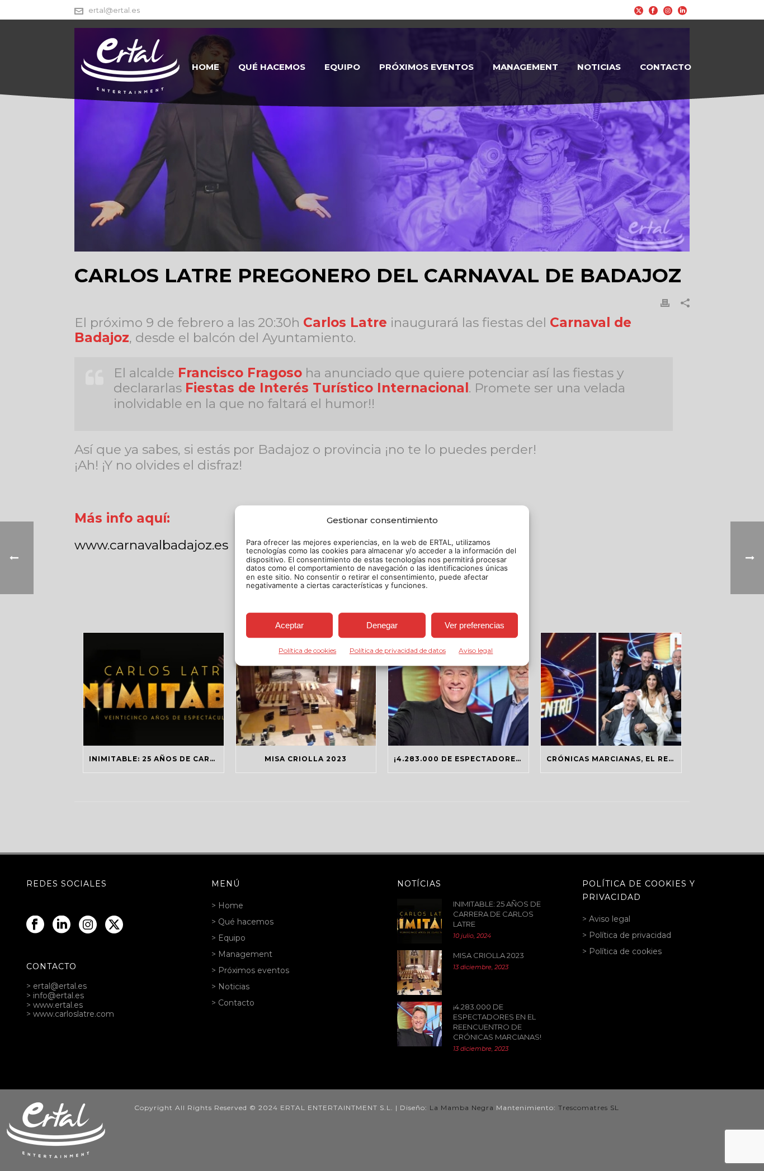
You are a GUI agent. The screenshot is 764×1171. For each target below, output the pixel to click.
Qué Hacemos (271, 66)
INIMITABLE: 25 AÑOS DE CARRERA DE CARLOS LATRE (156, 759)
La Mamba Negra (462, 1107)
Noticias (599, 66)
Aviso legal (476, 650)
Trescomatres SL (588, 1107)
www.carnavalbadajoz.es (151, 545)
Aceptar (289, 625)
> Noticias (230, 987)
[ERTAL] (56, 1130)
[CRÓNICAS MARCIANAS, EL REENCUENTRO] (611, 689)
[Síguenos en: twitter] (114, 925)
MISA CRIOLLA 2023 (306, 759)
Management (525, 66)
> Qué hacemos (242, 922)
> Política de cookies (622, 951)
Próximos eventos (426, 66)
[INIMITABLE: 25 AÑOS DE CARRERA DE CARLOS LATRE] (153, 689)
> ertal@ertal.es (56, 986)
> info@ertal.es (55, 995)
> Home (227, 905)
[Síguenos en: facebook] (35, 925)
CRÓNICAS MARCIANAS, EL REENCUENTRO (613, 759)
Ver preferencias (474, 625)
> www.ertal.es (54, 1005)
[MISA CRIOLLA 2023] (306, 689)
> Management (241, 954)
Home (205, 66)
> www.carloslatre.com (70, 1014)
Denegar (382, 625)
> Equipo (228, 938)
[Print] (665, 303)
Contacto (665, 66)
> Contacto (232, 1003)
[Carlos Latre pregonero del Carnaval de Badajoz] (382, 140)
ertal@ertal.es (114, 10)
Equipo (342, 66)
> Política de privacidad (626, 935)
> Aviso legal (606, 919)
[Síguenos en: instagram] (88, 925)
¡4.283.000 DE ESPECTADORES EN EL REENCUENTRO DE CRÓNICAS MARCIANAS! (461, 759)
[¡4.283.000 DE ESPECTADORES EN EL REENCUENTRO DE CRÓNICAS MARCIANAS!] (458, 689)
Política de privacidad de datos (398, 650)
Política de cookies (307, 650)
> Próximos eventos (250, 970)
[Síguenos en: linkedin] (61, 925)
